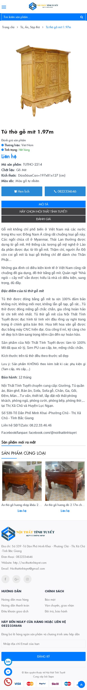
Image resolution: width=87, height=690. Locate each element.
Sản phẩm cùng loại (23, 453)
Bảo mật (50, 599)
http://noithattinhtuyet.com (30, 562)
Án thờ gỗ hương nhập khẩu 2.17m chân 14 (28, 505)
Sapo (51, 676)
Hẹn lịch (23, 191)
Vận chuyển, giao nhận (59, 605)
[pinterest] (27, 579)
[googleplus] (16, 579)
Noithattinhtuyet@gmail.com (27, 568)
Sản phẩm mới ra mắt (18, 442)
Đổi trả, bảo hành (56, 611)
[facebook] (5, 579)
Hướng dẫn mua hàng (15, 599)
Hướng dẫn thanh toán (15, 605)
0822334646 (66, 191)
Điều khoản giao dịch (14, 611)
